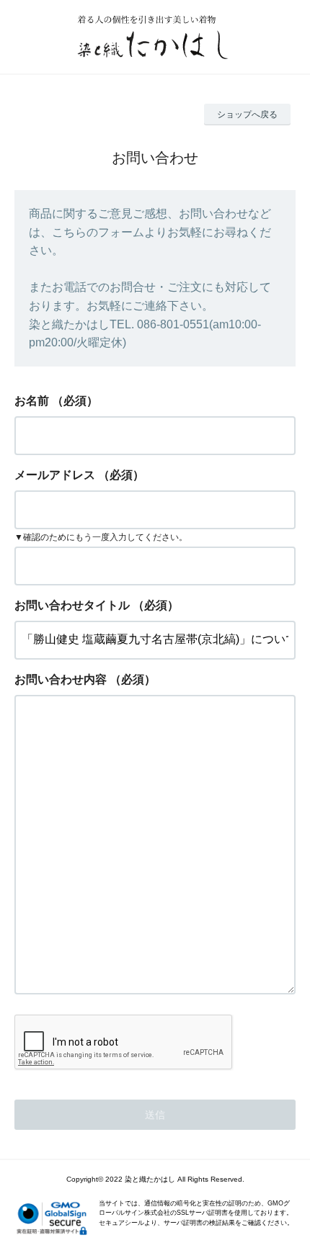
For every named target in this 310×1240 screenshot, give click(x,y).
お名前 (31, 401)
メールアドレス (54, 475)
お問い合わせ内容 (60, 679)
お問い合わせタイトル (72, 605)
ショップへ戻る (247, 114)
